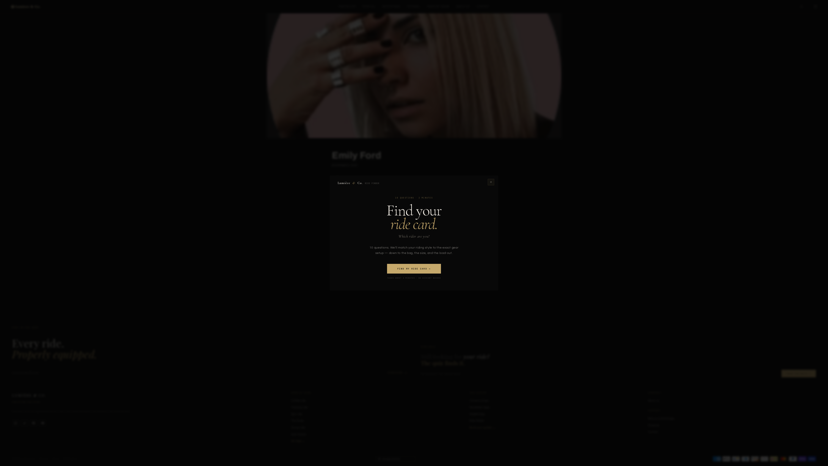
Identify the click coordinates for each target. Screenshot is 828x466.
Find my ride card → (414, 268)
